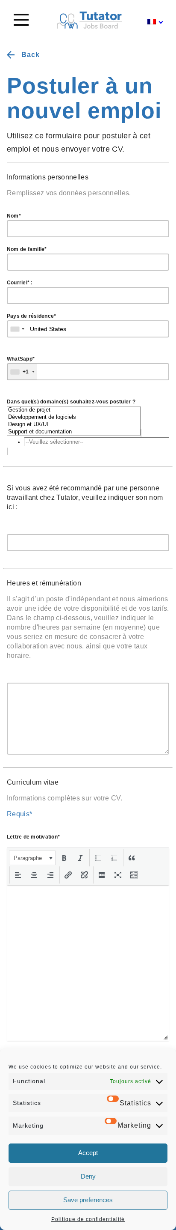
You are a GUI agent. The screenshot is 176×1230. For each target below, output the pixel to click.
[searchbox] (96, 441)
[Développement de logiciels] (73, 417)
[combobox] (88, 441)
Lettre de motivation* (33, 837)
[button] (32, 858)
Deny (88, 1176)
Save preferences (88, 1199)
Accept (88, 1152)
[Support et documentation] (73, 432)
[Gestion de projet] (73, 410)
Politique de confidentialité (88, 1219)
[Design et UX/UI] (73, 424)
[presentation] (32, 858)
